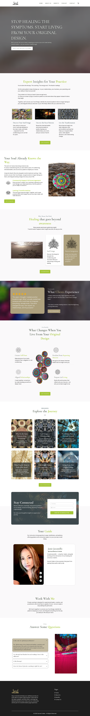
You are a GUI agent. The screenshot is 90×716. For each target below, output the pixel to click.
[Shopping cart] (78, 3)
